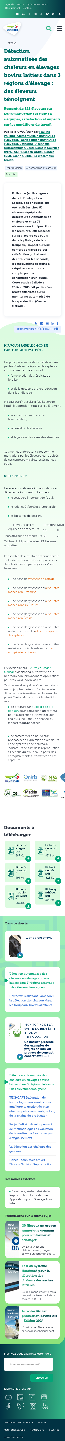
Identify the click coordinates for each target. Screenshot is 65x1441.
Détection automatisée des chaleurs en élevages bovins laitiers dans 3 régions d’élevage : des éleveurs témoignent (31, 980)
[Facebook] (29, 14)
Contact (27, 8)
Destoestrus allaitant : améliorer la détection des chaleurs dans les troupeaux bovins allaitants (31, 1000)
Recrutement (12, 8)
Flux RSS (54, 1430)
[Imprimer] (47, 323)
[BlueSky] (47, 14)
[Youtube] (17, 14)
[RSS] (36, 323)
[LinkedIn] (23, 14)
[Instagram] (35, 14)
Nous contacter (14, 1437)
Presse (20, 4)
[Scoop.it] (53, 14)
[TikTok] (41, 14)
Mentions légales (14, 1430)
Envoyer (42, 1377)
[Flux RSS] (59, 14)
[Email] (42, 323)
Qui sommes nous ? (37, 4)
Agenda (9, 4)
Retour (12, 43)
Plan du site (37, 1430)
